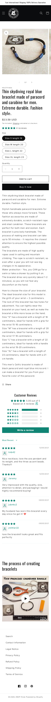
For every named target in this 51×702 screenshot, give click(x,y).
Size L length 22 (14, 151)
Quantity (6, 163)
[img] (8, 448)
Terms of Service (14, 674)
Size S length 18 (13, 138)
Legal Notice (12, 649)
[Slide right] (32, 82)
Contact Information (16, 642)
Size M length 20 (14, 144)
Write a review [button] (25, 430)
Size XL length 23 (14, 157)
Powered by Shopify (34, 697)
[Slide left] (19, 82)
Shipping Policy (13, 668)
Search (9, 636)
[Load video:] (25, 599)
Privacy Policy (13, 655)
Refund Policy (13, 661)
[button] (3, 13)
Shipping (16, 123)
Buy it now (25, 187)
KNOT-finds (20, 697)
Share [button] (8, 384)
